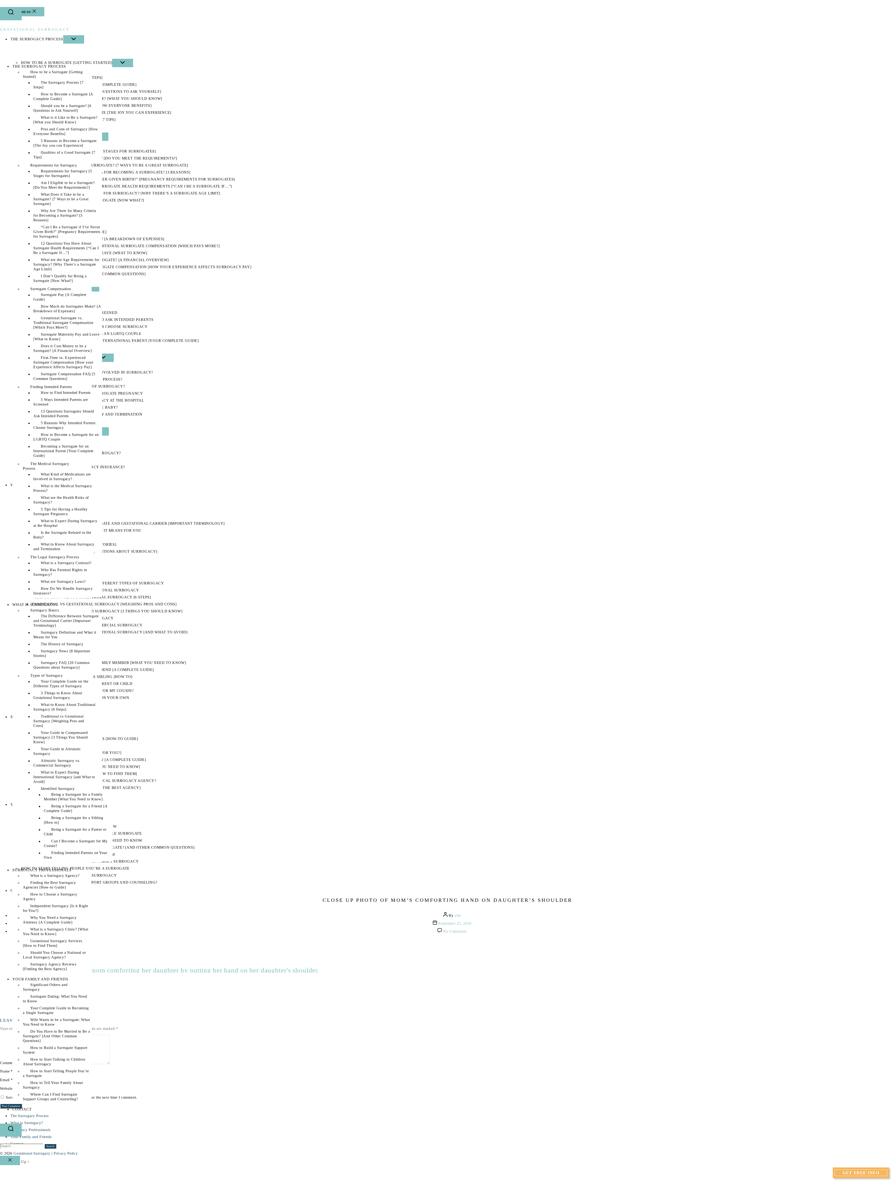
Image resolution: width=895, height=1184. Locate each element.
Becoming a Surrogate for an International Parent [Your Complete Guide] (63, 451)
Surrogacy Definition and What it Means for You (64, 635)
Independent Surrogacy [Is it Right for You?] (55, 908)
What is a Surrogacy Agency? (54, 876)
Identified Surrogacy (58, 789)
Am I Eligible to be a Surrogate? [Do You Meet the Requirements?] (64, 185)
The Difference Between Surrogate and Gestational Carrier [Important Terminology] (66, 621)
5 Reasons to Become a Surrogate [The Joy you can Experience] (65, 143)
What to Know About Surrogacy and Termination (63, 546)
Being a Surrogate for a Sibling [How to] (73, 820)
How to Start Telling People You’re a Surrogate (56, 1073)
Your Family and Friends (40, 979)
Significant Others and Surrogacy (45, 987)
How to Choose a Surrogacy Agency (50, 896)
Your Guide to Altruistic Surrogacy (57, 751)
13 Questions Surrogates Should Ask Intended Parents (63, 414)
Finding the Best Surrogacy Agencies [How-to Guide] (49, 885)
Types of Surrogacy (46, 676)
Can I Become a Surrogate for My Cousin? (76, 843)
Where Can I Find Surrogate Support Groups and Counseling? (50, 1097)
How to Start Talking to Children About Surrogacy (54, 1062)
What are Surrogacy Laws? (63, 582)
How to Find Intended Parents (66, 393)
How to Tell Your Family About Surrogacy (53, 1085)
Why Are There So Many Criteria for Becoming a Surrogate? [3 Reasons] (64, 215)
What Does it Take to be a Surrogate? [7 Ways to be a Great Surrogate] (61, 199)
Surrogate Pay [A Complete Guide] (59, 297)
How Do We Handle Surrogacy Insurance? (63, 591)
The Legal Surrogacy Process (54, 557)
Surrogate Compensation (50, 289)
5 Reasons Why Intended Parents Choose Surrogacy (64, 425)
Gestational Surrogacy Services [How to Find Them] (52, 943)
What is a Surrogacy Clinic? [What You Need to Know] (55, 931)
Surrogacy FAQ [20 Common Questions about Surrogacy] (61, 665)
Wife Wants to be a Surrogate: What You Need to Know (56, 1022)
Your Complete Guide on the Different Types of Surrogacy (61, 684)
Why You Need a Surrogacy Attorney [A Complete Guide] (50, 920)
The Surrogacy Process (39, 66)
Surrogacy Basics (44, 610)
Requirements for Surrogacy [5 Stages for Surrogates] (62, 173)
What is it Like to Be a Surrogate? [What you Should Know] (65, 120)
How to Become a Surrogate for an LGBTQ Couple (66, 437)
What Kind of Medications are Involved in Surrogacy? (62, 476)
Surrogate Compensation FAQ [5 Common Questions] (64, 376)
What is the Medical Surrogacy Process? (62, 488)
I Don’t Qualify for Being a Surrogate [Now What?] (59, 278)
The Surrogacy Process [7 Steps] (58, 85)
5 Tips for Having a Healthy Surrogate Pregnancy (60, 511)
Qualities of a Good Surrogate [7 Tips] (64, 155)
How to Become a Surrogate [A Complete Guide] (63, 96)
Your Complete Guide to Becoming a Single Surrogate (56, 1010)
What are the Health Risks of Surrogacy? (61, 500)
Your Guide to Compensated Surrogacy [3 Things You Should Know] (60, 737)
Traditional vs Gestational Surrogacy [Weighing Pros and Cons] (58, 721)
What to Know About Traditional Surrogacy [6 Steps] (64, 707)
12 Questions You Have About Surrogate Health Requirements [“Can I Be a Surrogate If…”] (66, 248)
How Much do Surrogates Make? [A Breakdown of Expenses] (67, 309)
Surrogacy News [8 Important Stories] (61, 653)
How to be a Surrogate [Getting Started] (53, 74)
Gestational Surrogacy (35, 29)
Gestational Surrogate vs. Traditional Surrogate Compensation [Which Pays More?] (63, 323)
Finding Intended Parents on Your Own (75, 855)
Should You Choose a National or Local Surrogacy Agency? (54, 955)
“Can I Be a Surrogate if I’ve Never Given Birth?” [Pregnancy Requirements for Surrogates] (66, 232)
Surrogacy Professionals (42, 870)
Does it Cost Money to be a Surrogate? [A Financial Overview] (62, 348)
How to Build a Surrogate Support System (55, 1050)
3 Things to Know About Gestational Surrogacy (57, 695)
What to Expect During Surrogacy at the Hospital (65, 523)
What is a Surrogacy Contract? (66, 563)
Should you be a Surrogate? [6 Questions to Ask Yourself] (62, 108)
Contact (22, 1109)
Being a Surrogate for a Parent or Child (75, 832)
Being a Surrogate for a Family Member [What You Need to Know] (74, 797)
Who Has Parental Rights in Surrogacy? (60, 572)
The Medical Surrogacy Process (46, 466)
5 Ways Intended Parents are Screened (60, 402)
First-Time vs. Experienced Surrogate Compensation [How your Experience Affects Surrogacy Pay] (63, 362)
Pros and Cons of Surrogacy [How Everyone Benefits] (65, 131)
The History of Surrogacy (62, 644)
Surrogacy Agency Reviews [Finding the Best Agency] (49, 966)
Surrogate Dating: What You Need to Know (55, 999)
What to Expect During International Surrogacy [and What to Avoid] (64, 777)
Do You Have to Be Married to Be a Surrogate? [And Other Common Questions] (56, 1036)
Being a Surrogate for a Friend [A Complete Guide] (75, 808)
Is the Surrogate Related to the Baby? (62, 535)
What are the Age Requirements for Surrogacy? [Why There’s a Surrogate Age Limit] (66, 264)
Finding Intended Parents (51, 387)
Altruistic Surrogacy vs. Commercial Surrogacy (56, 763)
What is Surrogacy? (35, 605)
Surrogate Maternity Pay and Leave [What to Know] (66, 337)
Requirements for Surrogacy (53, 165)
